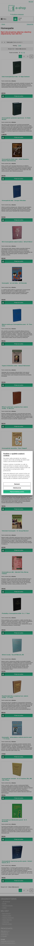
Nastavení (17, 484)
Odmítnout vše (17, 488)
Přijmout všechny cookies (17, 491)
